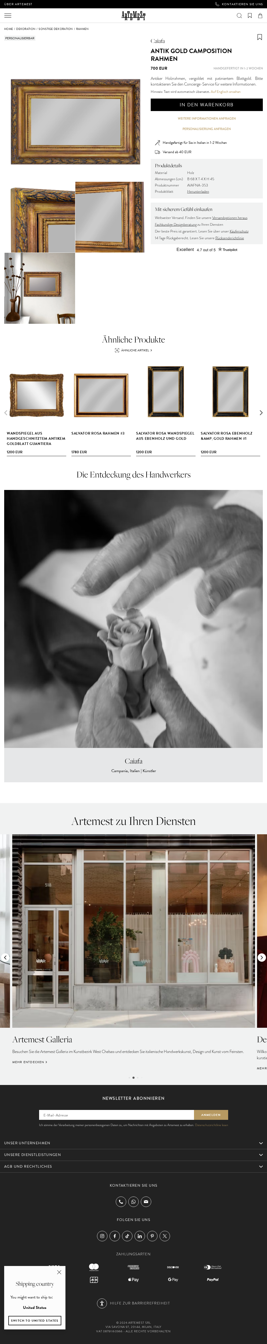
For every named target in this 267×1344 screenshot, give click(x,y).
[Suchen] (239, 15)
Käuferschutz (239, 231)
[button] (261, 413)
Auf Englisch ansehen (226, 91)
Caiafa (158, 41)
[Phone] (121, 1202)
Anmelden (211, 1115)
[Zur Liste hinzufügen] (260, 37)
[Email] (146, 1201)
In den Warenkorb (207, 104)
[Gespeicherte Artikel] (250, 15)
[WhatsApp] (133, 1202)
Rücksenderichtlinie (229, 238)
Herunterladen (198, 191)
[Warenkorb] (260, 15)
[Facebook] (115, 1236)
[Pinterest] (152, 1236)
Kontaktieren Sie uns (242, 4)
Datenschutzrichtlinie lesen (211, 1125)
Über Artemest (18, 4)
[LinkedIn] (140, 1236)
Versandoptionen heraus (229, 217)
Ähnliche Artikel (135, 350)
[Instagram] (102, 1236)
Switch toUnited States (35, 1320)
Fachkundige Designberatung (176, 224)
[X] (165, 1236)
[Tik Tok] (127, 1236)
